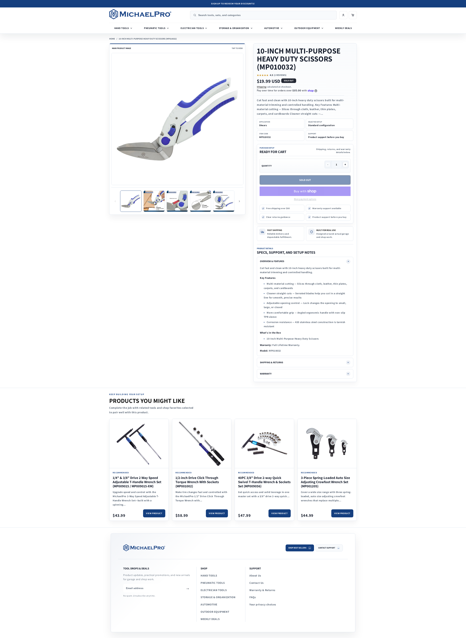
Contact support (326, 547)
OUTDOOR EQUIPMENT (215, 611)
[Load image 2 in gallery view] (154, 201)
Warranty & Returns (262, 590)
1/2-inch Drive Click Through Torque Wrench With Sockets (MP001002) (197, 481)
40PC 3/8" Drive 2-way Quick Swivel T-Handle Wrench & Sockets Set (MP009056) (264, 481)
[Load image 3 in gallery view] (177, 201)
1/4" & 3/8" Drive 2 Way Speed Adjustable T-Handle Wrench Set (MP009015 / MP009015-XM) (137, 481)
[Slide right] (239, 201)
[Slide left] (115, 201)
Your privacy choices (262, 604)
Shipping (261, 86)
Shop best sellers (297, 547)
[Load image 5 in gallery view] (223, 201)
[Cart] (353, 15)
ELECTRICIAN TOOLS (214, 590)
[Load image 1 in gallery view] (131, 201)
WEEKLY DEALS (210, 619)
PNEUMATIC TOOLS (213, 582)
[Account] (343, 15)
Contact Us (256, 582)
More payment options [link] (305, 199)
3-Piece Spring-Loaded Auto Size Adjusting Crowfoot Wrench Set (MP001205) (325, 481)
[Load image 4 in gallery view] (200, 201)
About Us (255, 575)
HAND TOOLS (209, 575)
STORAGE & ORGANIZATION (218, 597)
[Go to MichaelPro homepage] (148, 14)
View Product (154, 513)
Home (112, 38)
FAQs (252, 597)
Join (187, 588)
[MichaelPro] (202, 547)
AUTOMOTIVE (209, 604)
